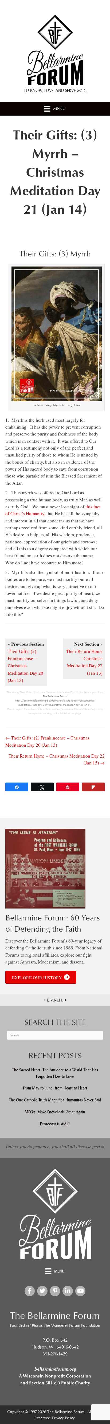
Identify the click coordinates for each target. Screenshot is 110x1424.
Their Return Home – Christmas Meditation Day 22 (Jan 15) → (57, 759)
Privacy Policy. (64, 1418)
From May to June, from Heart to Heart (55, 1088)
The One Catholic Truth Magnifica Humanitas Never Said (55, 1099)
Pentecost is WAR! (55, 1123)
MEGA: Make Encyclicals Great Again (55, 1111)
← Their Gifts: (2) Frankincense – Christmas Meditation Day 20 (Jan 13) (47, 741)
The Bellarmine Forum (55, 696)
